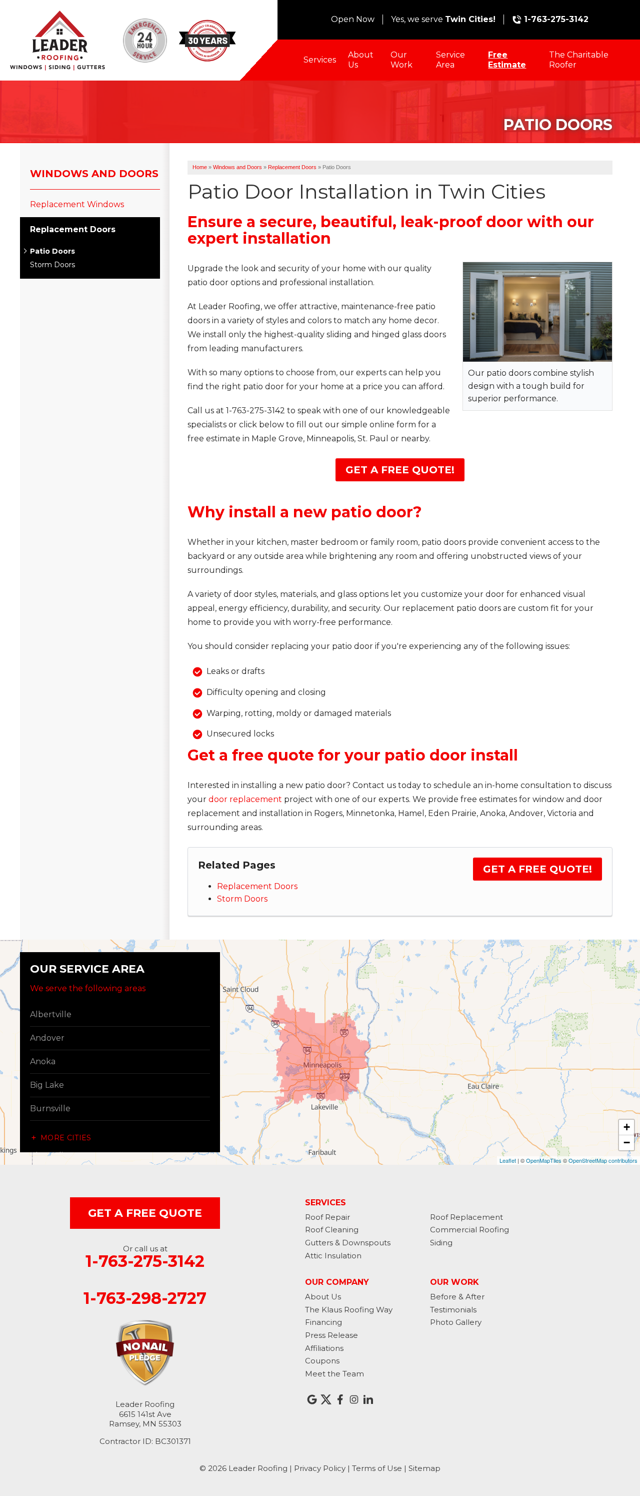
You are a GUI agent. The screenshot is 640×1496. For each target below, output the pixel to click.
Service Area (450, 60)
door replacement (245, 799)
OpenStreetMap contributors (603, 1160)
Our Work (401, 60)
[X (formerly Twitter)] (326, 1399)
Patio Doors (52, 251)
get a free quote (145, 1213)
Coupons (322, 1360)
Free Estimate (507, 60)
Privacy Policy (320, 1468)
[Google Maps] (312, 1399)
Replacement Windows (77, 204)
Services (320, 60)
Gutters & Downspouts (347, 1242)
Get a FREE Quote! (400, 470)
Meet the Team (334, 1373)
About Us (361, 60)
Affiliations (324, 1348)
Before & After (457, 1296)
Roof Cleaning (331, 1229)
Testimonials (453, 1309)
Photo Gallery (456, 1322)
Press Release (331, 1335)
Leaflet (508, 1160)
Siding (441, 1242)
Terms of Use (377, 1468)
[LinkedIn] (368, 1399)
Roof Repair (327, 1217)
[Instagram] (354, 1399)
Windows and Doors (94, 173)
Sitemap (424, 1468)
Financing (323, 1322)
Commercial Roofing (469, 1229)
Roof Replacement (466, 1217)
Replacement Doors (257, 886)
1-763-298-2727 (145, 1298)
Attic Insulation (333, 1255)
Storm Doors (242, 899)
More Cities (66, 1137)
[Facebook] (340, 1399)
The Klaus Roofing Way (348, 1309)
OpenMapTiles (544, 1160)
